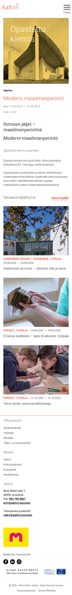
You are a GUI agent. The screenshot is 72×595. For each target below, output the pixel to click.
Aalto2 (7, 459)
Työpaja (55, 259)
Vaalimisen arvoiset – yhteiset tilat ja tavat (34, 268)
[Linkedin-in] (12, 561)
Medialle (8, 438)
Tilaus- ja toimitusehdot (17, 443)
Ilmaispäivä (11, 259)
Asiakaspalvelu (12, 427)
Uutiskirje (9, 433)
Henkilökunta (11, 474)
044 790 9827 (17, 499)
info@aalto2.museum (16, 503)
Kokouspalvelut (13, 464)
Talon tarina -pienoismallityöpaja (27, 403)
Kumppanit (10, 469)
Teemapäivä (40, 259)
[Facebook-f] (5, 561)
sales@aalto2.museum (17, 515)
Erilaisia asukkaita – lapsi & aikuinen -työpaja (36, 336)
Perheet (25, 259)
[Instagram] (19, 561)
